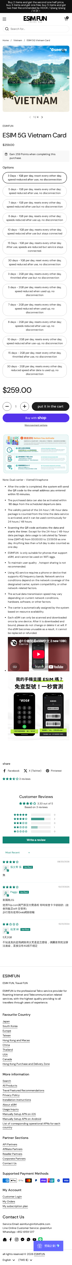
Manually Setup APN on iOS (19, 1114)
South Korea (10, 1026)
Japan (6, 1021)
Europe (7, 1031)
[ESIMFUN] (35, 19)
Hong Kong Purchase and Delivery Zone (26, 1064)
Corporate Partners (14, 1158)
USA (5, 1054)
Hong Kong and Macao (16, 1040)
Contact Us (9, 1163)
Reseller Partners (12, 1154)
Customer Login (12, 1196)
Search (7, 1081)
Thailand (8, 1049)
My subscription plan (15, 1206)
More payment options (36, 425)
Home (6, 40)
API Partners (10, 1144)
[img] (11, 862)
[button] (65, 19)
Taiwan (7, 1035)
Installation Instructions (17, 1100)
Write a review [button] (36, 840)
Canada (7, 1059)
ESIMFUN (39, 1254)
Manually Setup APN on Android (22, 1119)
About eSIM (10, 1104)
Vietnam (17, 40)
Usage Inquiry (11, 1109)
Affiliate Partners (12, 1149)
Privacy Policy (11, 1095)
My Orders (9, 1201)
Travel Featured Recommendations (23, 1090)
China (6, 1045)
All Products (10, 1085)
